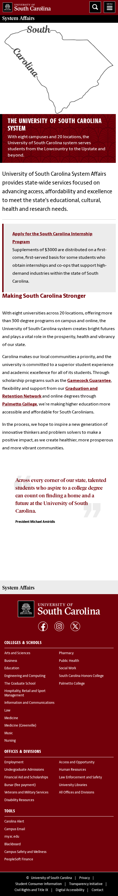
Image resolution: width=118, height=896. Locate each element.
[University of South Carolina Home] (25, 6)
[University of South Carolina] (59, 609)
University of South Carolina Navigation (109, 7)
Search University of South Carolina (95, 7)
